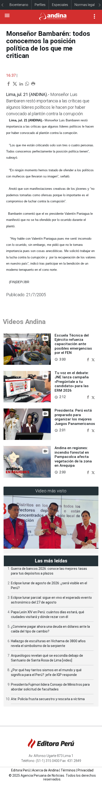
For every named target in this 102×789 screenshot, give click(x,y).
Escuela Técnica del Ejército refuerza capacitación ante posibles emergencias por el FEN (73, 344)
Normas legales (86, 5)
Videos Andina (24, 322)
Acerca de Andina (45, 770)
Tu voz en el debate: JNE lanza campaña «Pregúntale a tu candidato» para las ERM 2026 (72, 382)
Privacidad (85, 770)
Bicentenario (18, 5)
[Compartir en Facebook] (88, 359)
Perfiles (40, 5)
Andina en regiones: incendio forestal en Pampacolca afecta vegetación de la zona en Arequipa (73, 457)
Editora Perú (20, 770)
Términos (68, 770)
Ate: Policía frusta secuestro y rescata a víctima (48, 699)
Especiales (60, 5)
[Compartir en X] (93, 359)
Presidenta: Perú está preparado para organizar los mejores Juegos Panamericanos (75, 417)
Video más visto (51, 490)
